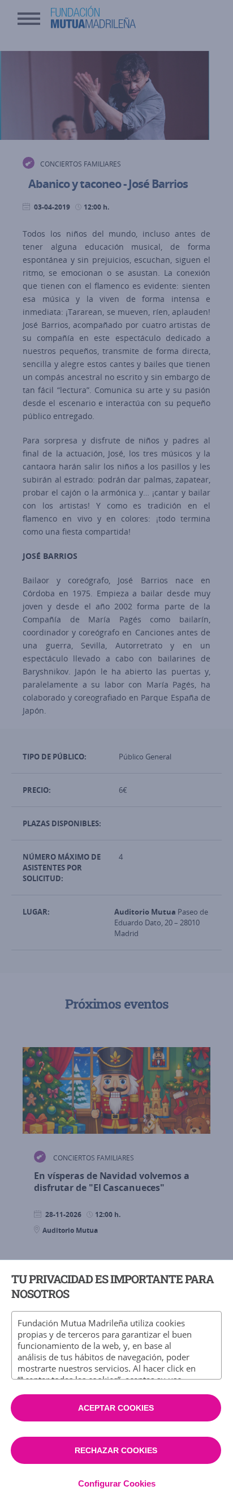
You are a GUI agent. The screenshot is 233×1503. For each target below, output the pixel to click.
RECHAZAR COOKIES (116, 1450)
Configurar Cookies (117, 1483)
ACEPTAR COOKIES (116, 1407)
